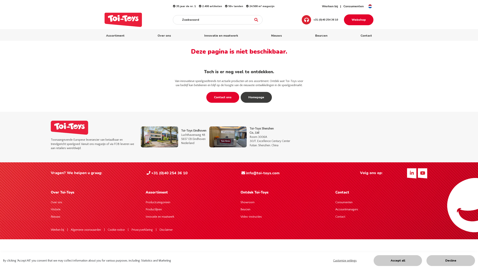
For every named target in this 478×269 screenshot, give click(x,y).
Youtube (422, 173)
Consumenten (353, 6)
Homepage (256, 97)
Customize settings (345, 260)
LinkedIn (411, 173)
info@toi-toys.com (263, 173)
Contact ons (223, 97)
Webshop (359, 20)
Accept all (398, 261)
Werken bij (330, 6)
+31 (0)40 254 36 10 (325, 19)
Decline (450, 261)
